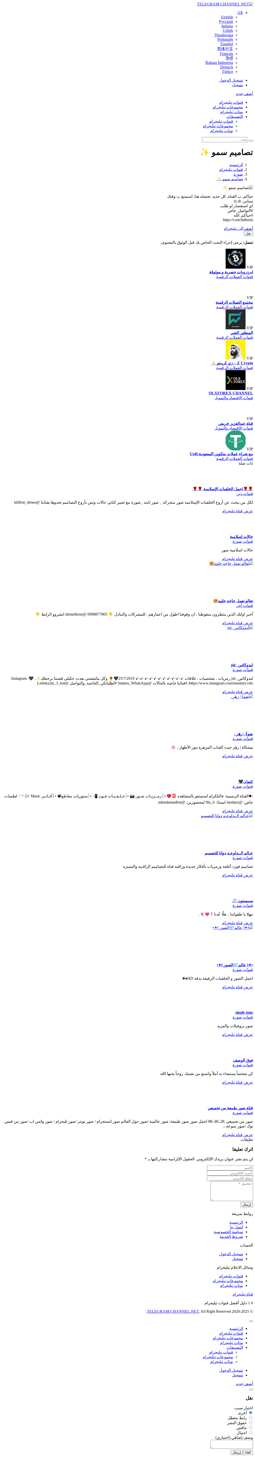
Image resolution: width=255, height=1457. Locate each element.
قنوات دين (244, 493)
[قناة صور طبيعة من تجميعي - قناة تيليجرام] (243, 1103)
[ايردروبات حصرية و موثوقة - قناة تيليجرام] (236, 267)
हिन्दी (229, 58)
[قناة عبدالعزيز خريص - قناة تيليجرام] (236, 419)
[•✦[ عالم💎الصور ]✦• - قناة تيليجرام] (215, 927)
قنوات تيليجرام (231, 102)
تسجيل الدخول (231, 80)
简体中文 (225, 49)
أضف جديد (244, 94)
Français (226, 53)
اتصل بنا (236, 1227)
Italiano (227, 26)
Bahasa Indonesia (219, 62)
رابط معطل (238, 1418)
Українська (223, 35)
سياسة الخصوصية (228, 1232)
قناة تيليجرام (243, 1294)
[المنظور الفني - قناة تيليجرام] (236, 328)
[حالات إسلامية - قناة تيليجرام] (243, 532)
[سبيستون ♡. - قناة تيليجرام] (243, 896)
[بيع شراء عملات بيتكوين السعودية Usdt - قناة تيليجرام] (236, 449)
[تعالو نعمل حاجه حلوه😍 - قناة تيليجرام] (215, 563)
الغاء (248, 1452)
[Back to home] (225, 4)
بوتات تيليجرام (231, 112)
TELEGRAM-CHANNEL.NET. (173, 1311)
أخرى (243, 1413)
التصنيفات (235, 116)
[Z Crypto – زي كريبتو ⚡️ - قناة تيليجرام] (236, 358)
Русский (226, 21)
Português (225, 39)
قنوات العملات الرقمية (234, 277)
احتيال (242, 1433)
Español (226, 44)
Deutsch (226, 67)
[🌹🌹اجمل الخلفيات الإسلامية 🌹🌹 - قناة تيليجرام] (243, 484)
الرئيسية (236, 1222)
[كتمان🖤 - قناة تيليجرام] (243, 777)
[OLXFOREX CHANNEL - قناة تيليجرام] (236, 389)
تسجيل (237, 85)
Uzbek (228, 30)
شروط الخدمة (231, 1236)
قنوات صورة (243, 541)
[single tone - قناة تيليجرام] (243, 1008)
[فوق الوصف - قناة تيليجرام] (243, 1055)
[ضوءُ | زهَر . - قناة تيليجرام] (215, 696)
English (227, 17)
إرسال (247, 1205)
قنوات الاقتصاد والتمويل (233, 398)
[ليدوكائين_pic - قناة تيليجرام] (215, 628)
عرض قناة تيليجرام (237, 511)
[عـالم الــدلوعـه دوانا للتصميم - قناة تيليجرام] (215, 816)
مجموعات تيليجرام (228, 107)
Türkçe (227, 71)
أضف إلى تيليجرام (238, 228)
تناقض (242, 1428)
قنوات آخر (244, 605)
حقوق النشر (237, 1423)
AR (240, 12)
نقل (248, 233)
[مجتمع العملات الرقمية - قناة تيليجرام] (236, 297)
